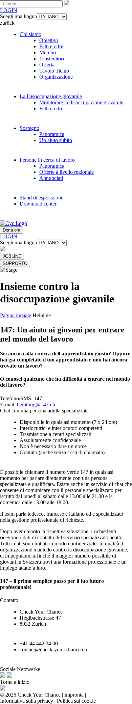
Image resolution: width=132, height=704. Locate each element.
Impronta (74, 695)
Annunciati (51, 178)
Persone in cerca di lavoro (47, 160)
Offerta (46, 64)
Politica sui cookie (76, 701)
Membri (47, 52)
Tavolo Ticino (54, 71)
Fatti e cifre (51, 46)
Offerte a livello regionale (66, 172)
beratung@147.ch (36, 404)
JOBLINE (12, 256)
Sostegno (29, 128)
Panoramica (51, 134)
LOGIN (8, 10)
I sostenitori (51, 58)
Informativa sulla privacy (26, 701)
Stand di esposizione (41, 197)
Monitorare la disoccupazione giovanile (81, 102)
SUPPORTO (15, 263)
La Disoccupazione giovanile (51, 96)
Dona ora (11, 230)
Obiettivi (48, 40)
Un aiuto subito (55, 140)
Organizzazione (56, 77)
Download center (38, 204)
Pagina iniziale (15, 315)
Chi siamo (30, 34)
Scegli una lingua (18, 16)
